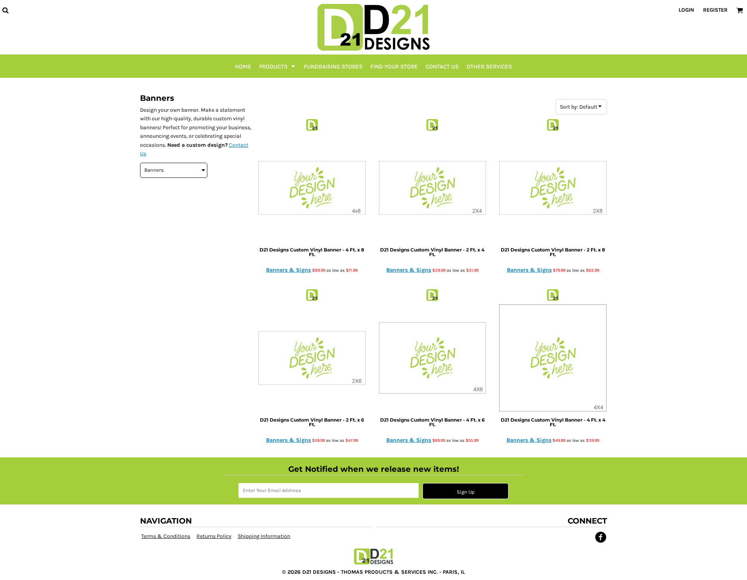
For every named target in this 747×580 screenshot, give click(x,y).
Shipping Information (264, 536)
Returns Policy (213, 536)
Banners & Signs (288, 270)
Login (686, 10)
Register (715, 10)
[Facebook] (600, 537)
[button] (5, 10)
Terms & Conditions (165, 536)
